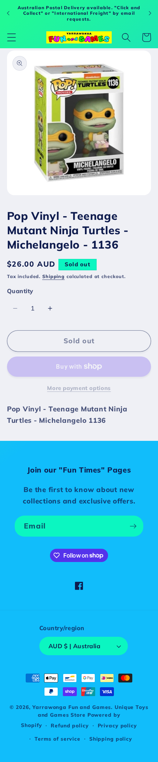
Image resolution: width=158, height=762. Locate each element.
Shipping (53, 276)
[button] (11, 37)
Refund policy (70, 725)
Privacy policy (117, 725)
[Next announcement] (150, 13)
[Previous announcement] (8, 13)
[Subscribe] (133, 526)
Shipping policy (110, 738)
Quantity (20, 291)
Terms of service (57, 738)
